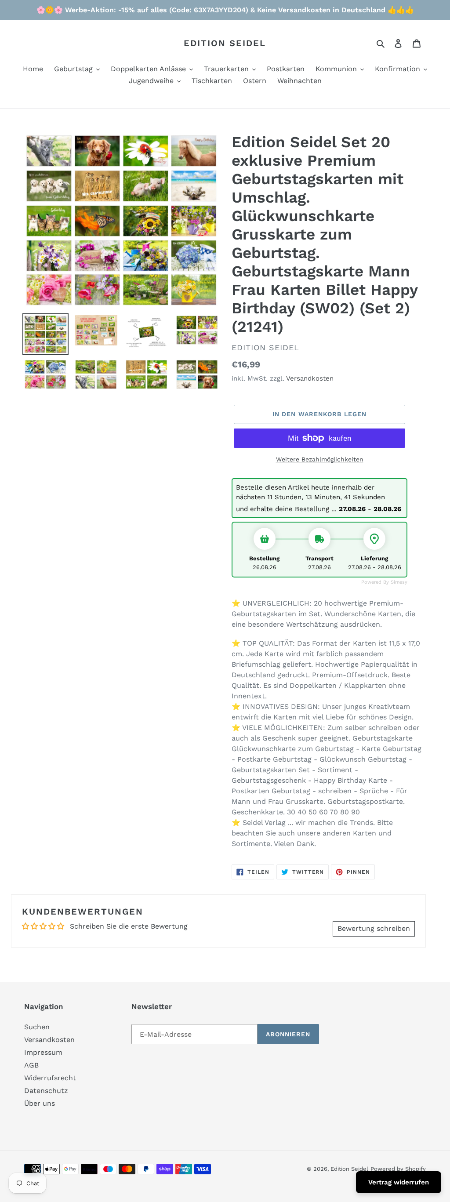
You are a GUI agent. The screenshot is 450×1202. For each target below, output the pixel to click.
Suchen (37, 1027)
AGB (31, 1065)
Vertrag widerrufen (398, 1182)
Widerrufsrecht (50, 1078)
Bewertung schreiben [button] (374, 928)
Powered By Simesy (384, 582)
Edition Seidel (225, 43)
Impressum (43, 1052)
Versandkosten (310, 378)
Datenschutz (46, 1090)
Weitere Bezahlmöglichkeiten (319, 459)
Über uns (39, 1103)
